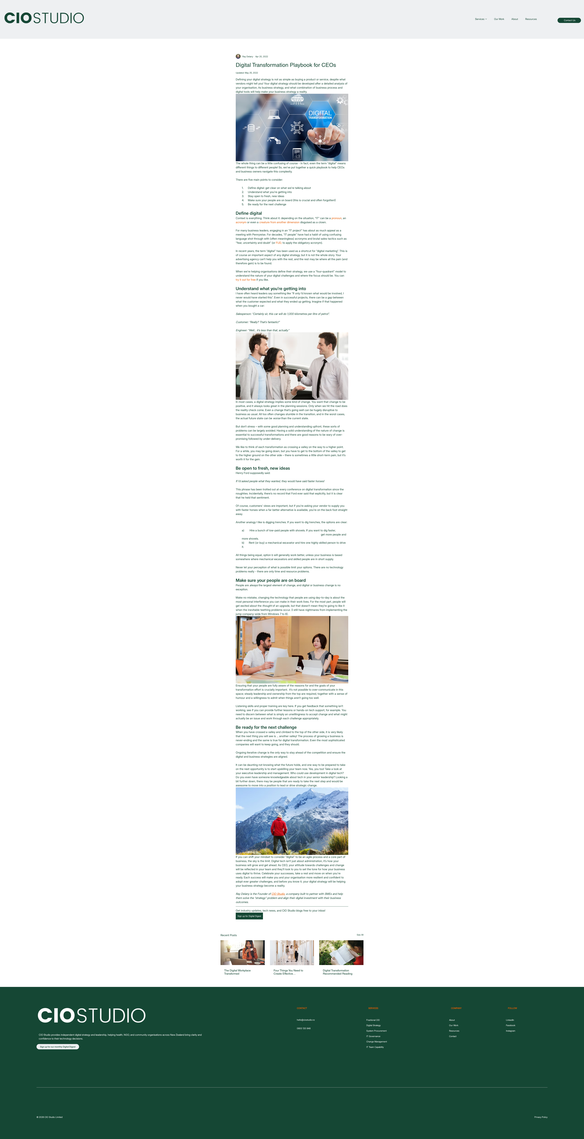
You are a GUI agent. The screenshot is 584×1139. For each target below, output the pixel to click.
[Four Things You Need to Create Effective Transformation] (292, 952)
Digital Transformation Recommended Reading (337, 972)
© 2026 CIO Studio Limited (49, 1117)
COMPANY (456, 1008)
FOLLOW (512, 1008)
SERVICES (373, 1008)
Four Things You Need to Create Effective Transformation (288, 972)
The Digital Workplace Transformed (237, 972)
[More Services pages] (486, 19)
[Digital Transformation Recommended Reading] (341, 952)
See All (360, 934)
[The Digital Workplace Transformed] (243, 952)
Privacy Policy (541, 1117)
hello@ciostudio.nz (306, 1020)
